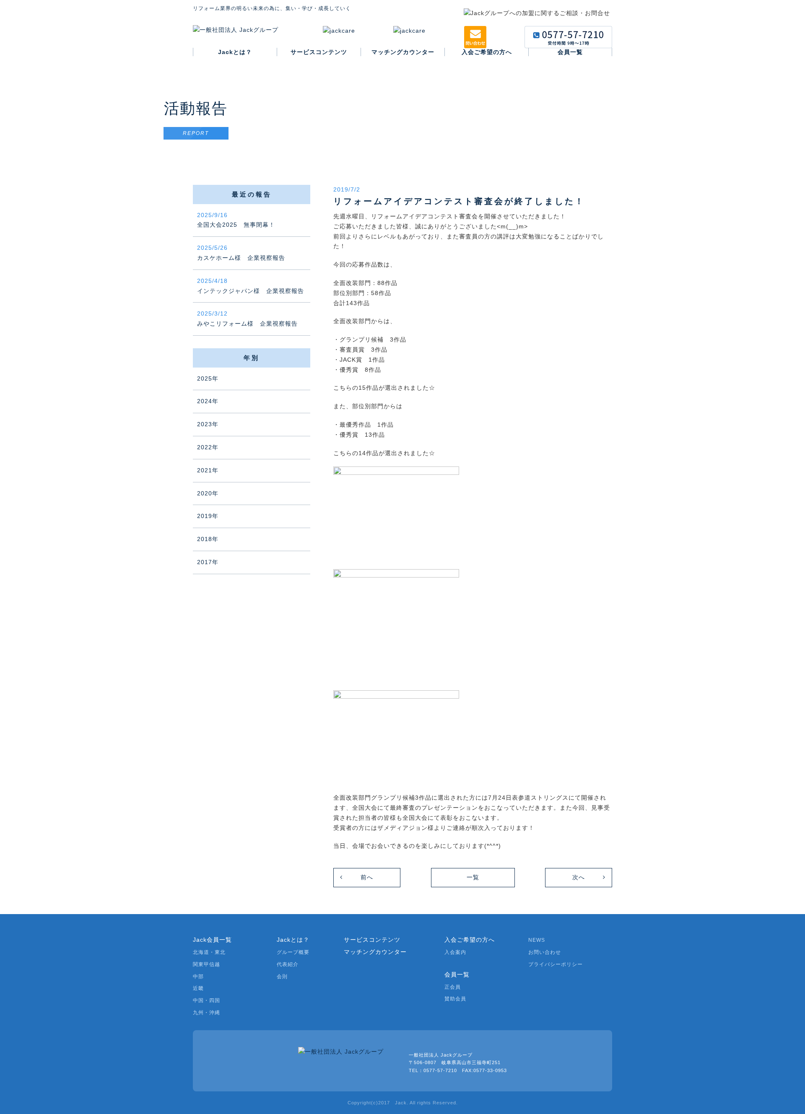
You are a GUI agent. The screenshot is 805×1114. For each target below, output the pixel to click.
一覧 (473, 877)
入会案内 (455, 952)
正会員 (452, 987)
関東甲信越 (206, 964)
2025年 (207, 378)
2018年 (207, 539)
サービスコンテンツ (372, 939)
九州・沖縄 (206, 1013)
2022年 (207, 447)
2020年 (207, 493)
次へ (578, 877)
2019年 (207, 516)
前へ (367, 877)
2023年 (207, 424)
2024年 (207, 401)
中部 (198, 976)
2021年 (207, 470)
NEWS (536, 940)
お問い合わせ (544, 952)
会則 (282, 976)
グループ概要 (293, 952)
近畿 (198, 988)
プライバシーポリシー (555, 964)
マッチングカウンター (375, 951)
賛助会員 (455, 999)
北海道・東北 (209, 952)
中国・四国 (206, 1000)
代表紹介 (288, 964)
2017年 (207, 562)
